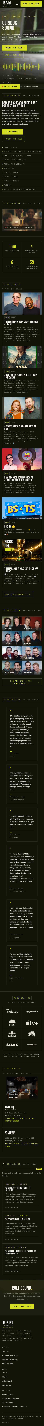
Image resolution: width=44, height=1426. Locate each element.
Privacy (5, 1422)
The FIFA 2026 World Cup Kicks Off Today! (21, 570)
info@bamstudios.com (10, 1398)
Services (5, 1351)
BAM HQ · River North (10, 1355)
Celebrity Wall (7, 1381)
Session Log (6, 1385)
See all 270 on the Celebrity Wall (24, 682)
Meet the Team (7, 1364)
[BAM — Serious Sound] (7, 4)
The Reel (5, 1373)
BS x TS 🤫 (9, 526)
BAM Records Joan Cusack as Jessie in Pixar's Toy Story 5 (18, 478)
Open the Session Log (17, 594)
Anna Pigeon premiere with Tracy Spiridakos (20, 376)
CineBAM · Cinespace (10, 1359)
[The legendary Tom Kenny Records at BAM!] (22, 303)
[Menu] (17, 4)
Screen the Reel (15, 48)
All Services (13, 132)
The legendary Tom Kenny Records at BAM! (21, 323)
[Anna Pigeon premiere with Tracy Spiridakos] (22, 357)
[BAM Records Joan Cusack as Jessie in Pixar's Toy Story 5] (22, 459)
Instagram (6, 1406)
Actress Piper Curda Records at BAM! (20, 427)
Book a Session (31, 4)
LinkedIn (15, 1406)
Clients (4, 1377)
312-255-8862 (7, 1403)
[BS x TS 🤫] (22, 508)
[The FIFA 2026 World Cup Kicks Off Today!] (22, 550)
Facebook (23, 1406)
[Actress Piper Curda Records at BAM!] (22, 408)
